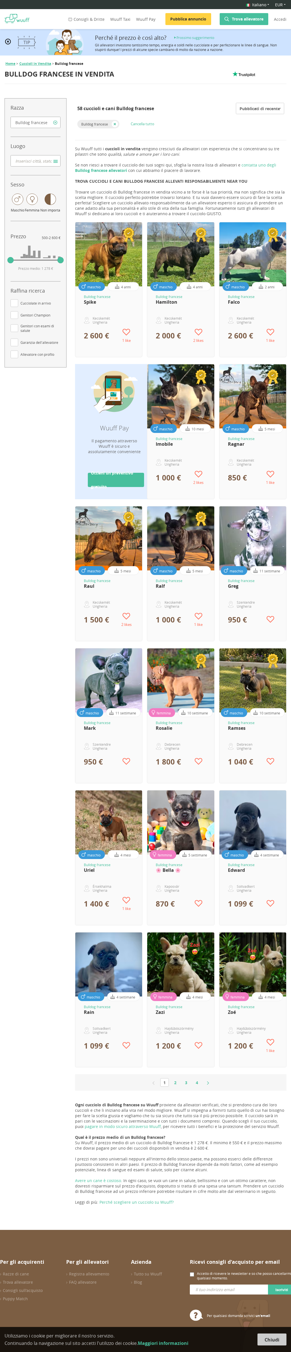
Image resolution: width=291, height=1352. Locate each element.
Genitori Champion (35, 315)
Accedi (280, 19)
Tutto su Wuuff (148, 1274)
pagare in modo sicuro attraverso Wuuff (123, 1126)
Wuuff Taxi (120, 19)
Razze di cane (16, 1274)
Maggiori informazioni (163, 1343)
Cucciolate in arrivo (35, 303)
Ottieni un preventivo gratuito (112, 480)
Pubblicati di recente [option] (260, 108)
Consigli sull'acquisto (23, 1290)
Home (10, 63)
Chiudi (272, 1340)
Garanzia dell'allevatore (39, 342)
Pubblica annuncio (188, 19)
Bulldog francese (94, 124)
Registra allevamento (89, 1274)
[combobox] (36, 122)
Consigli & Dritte (89, 19)
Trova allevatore (247, 19)
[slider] (10, 260)
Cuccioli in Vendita (35, 63)
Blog (138, 1282)
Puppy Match (15, 1298)
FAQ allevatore (83, 1282)
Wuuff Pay (145, 19)
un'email (262, 1315)
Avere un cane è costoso (98, 1180)
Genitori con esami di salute (37, 328)
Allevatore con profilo (37, 354)
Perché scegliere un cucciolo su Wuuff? (136, 1202)
